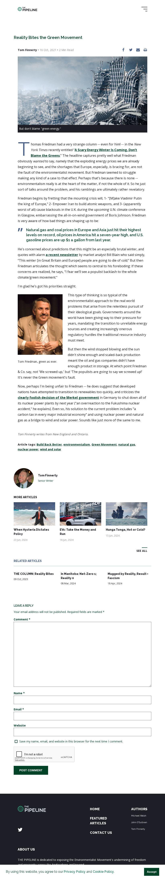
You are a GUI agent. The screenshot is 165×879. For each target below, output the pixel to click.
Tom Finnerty (138, 829)
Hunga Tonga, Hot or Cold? (125, 529)
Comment (22, 619)
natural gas (126, 444)
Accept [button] (152, 871)
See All (141, 551)
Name (19, 693)
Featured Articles (98, 820)
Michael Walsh (138, 815)
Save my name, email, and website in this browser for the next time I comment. (71, 741)
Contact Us (101, 833)
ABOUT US (26, 849)
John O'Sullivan (139, 822)
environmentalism (76, 444)
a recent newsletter (62, 255)
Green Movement (104, 444)
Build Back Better (49, 444)
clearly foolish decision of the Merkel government (58, 397)
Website (20, 725)
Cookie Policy (103, 872)
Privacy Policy (75, 872)
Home (95, 809)
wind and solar (50, 449)
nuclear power (28, 449)
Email (19, 709)
